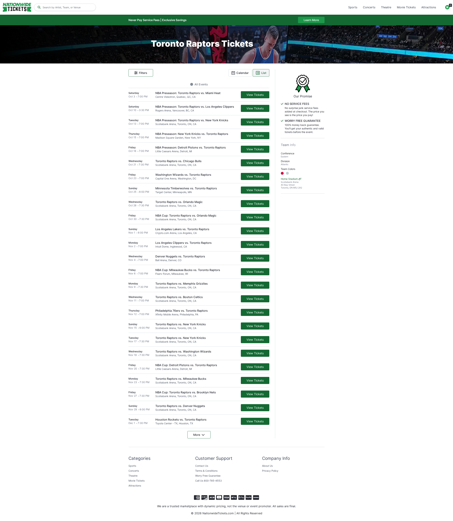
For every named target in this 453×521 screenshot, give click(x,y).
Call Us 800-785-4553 (208, 480)
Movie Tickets (406, 7)
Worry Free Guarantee (207, 475)
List (263, 73)
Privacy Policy (270, 470)
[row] (198, 95)
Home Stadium (291, 183)
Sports (352, 7)
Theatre (386, 7)
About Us (267, 465)
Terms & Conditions (206, 470)
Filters (143, 73)
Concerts (369, 7)
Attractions (428, 7)
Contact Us (201, 465)
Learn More (311, 20)
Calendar (242, 73)
